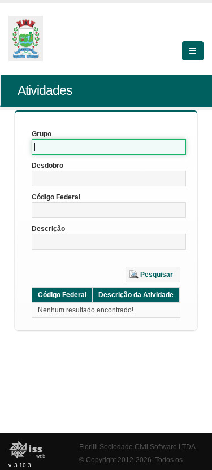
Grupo (41, 134)
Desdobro (47, 165)
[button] (153, 274)
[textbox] (109, 147)
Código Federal (56, 197)
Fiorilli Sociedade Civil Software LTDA (137, 446)
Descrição (48, 229)
